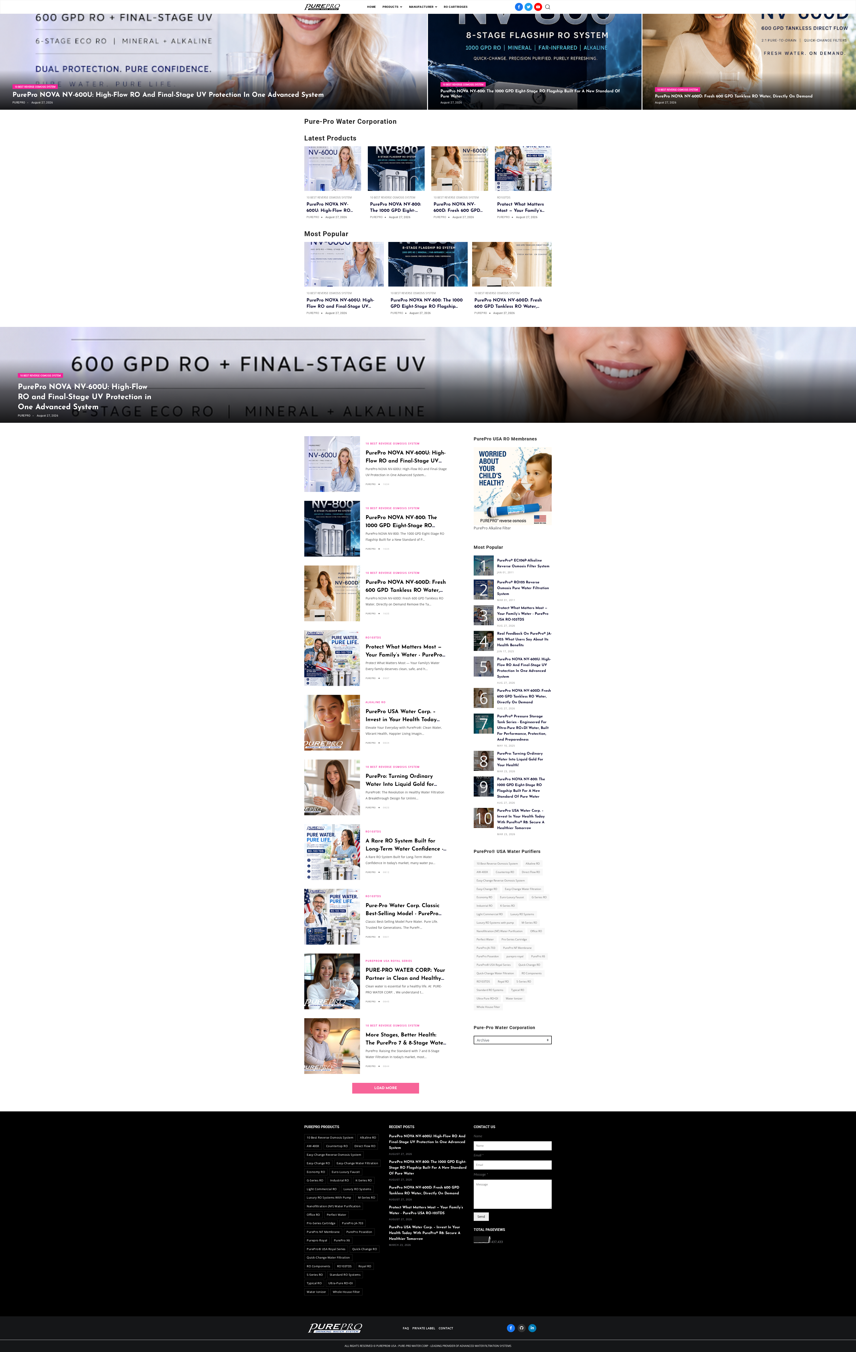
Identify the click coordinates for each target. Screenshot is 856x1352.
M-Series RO (529, 923)
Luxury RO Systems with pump (495, 923)
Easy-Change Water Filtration (523, 889)
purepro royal (514, 956)
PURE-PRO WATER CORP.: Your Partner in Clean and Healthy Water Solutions (405, 978)
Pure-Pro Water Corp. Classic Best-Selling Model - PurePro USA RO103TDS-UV (403, 914)
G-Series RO (539, 897)
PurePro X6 (538, 956)
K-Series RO (507, 906)
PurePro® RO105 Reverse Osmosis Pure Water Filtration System (523, 588)
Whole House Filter (488, 1007)
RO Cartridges (455, 6)
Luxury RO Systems (522, 914)
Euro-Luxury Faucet (512, 897)
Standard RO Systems (490, 990)
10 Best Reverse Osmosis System (35, 86)
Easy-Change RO (487, 889)
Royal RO (503, 981)
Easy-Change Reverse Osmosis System (501, 880)
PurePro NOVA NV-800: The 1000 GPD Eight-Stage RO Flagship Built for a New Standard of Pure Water (428, 1167)
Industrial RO (484, 906)
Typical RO (517, 990)
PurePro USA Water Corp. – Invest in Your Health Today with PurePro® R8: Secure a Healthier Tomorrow (424, 1233)
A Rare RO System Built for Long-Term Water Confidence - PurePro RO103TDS (404, 849)
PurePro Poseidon (488, 956)
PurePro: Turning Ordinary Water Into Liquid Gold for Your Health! (400, 784)
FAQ (406, 1328)
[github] (522, 1328)
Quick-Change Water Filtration (495, 973)
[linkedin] (532, 1328)
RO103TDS (503, 197)
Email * (479, 1155)
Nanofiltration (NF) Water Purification (500, 931)
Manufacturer (421, 6)
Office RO (536, 931)
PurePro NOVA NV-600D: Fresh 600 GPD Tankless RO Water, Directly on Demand (734, 97)
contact (446, 1328)
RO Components (532, 973)
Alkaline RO (376, 702)
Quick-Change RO (529, 965)
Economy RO (484, 897)
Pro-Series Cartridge (514, 939)
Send (481, 1216)
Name (478, 1136)
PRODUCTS (391, 6)
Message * (481, 1174)
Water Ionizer (514, 998)
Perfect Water (485, 939)
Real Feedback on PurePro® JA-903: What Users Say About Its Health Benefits (524, 639)
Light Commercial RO (490, 914)
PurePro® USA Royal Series (389, 960)
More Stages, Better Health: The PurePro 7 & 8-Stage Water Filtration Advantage (405, 1043)
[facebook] (511, 1328)
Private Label (423, 1328)
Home (371, 6)
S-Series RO (523, 981)
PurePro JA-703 (486, 948)
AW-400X (482, 872)
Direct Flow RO (531, 872)
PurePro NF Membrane (517, 948)
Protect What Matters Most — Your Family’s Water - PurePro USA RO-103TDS (404, 655)
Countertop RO (505, 872)
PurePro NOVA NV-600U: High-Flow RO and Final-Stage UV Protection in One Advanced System (168, 95)
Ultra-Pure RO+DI (487, 998)
